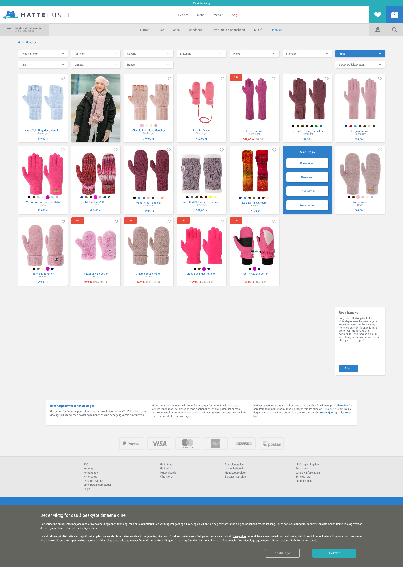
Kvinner (183, 15)
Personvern (302, 468)
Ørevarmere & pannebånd (228, 29)
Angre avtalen (304, 480)
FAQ (86, 464)
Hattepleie (166, 468)
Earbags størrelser (236, 476)
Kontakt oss (91, 472)
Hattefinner (166, 464)
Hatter (144, 29)
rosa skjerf (326, 412)
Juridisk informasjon (308, 472)
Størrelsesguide (234, 464)
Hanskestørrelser (235, 472)
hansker (343, 405)
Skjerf (258, 29)
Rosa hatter (307, 191)
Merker (218, 15)
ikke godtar (239, 536)
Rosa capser (307, 205)
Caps (176, 29)
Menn (200, 15)
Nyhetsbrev (90, 476)
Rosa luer (307, 177)
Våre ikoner (166, 476)
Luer (161, 29)
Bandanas (195, 29)
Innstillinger (282, 553)
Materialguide (168, 472)
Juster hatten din (235, 468)
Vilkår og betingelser (308, 464)
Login (87, 489)
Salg (235, 15)
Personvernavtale (307, 540)
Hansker (276, 29)
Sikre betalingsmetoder (97, 484)
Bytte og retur (303, 476)
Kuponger (89, 468)
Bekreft (334, 553)
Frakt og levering (93, 480)
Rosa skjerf (307, 163)
